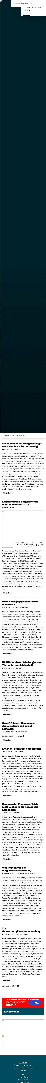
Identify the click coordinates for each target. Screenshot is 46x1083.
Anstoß (27, 10)
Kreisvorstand (23, 1080)
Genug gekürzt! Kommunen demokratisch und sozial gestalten (18, 726)
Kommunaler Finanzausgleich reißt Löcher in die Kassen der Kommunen (20, 807)
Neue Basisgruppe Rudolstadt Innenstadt (20, 603)
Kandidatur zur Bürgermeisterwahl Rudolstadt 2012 (20, 503)
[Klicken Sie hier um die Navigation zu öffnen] (43, 3)
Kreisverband (23, 1077)
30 (16, 986)
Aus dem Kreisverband (22, 1065)
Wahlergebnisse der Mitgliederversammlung (16, 869)
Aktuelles (8, 435)
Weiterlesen (8, 493)
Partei (26, 15)
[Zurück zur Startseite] (2, 435)
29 (13, 986)
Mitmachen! (11, 1011)
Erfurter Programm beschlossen (21, 748)
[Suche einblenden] (37, 3)
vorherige (5, 986)
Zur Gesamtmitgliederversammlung (21, 930)
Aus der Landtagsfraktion (33, 7)
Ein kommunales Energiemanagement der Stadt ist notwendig (22, 445)
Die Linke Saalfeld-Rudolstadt (23, 3)
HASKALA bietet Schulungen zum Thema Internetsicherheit (22, 664)
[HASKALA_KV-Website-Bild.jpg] (23, 1041)
